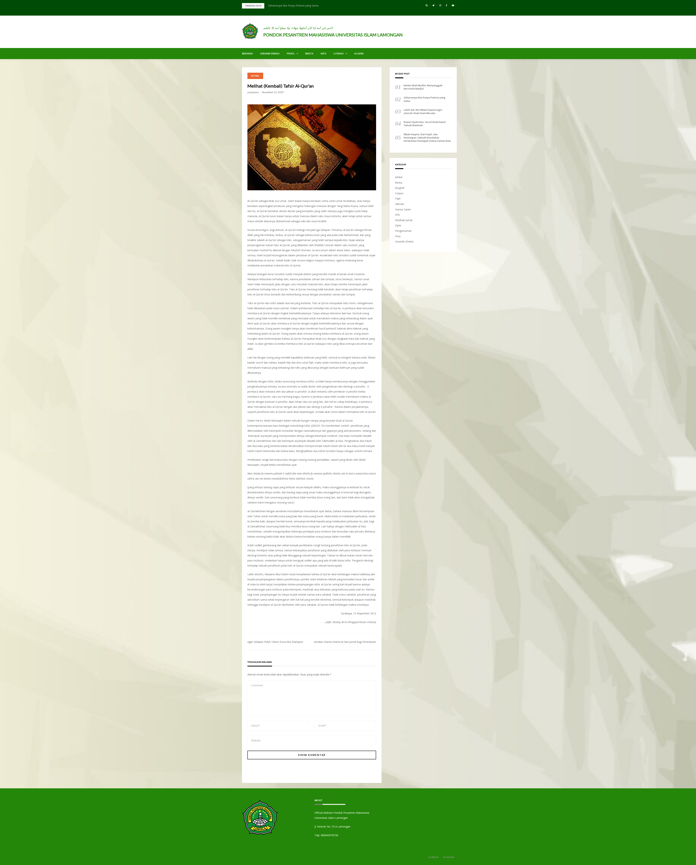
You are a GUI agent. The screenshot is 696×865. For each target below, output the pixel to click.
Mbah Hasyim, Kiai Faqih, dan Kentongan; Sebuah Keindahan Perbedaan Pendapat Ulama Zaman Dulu (427, 137)
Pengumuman (403, 231)
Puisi (398, 236)
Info (323, 53)
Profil (291, 53)
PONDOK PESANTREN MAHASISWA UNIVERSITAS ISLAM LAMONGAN (333, 34)
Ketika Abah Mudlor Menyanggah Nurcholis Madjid (423, 87)
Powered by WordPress (254, 857)
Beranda (247, 53)
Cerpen (399, 193)
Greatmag (282, 857)
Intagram (449, 857)
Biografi (399, 188)
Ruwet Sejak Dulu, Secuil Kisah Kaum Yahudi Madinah (425, 123)
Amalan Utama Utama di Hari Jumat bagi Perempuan (345, 642)
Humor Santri (403, 209)
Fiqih (398, 198)
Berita (309, 53)
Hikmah (399, 204)
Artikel (255, 75)
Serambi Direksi (269, 53)
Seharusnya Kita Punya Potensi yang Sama (293, 5)
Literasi (339, 53)
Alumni (359, 53)
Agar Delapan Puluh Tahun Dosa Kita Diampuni (275, 642)
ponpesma (253, 92)
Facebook (433, 857)
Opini (398, 225)
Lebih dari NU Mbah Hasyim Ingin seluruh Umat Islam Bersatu (423, 111)
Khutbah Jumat (404, 220)
